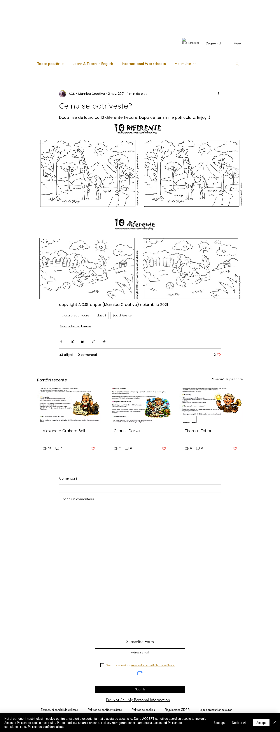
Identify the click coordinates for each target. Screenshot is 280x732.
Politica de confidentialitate (104, 709)
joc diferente (122, 315)
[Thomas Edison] (211, 405)
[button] (237, 63)
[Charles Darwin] (140, 405)
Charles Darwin (128, 430)
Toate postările (50, 63)
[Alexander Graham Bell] (69, 405)
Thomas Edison (198, 430)
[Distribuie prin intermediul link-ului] (93, 341)
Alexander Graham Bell (64, 430)
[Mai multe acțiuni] (218, 93)
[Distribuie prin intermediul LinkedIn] (82, 341)
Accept (261, 722)
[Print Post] (104, 341)
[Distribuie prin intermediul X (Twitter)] (72, 341)
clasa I (101, 315)
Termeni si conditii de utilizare (57, 709)
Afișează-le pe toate (227, 379)
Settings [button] (219, 722)
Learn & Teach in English (92, 63)
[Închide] (274, 722)
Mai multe (183, 63)
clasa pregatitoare (75, 315)
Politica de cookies (148, 709)
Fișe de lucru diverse (75, 326)
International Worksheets (144, 63)
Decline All (239, 722)
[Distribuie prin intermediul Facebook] (61, 341)
